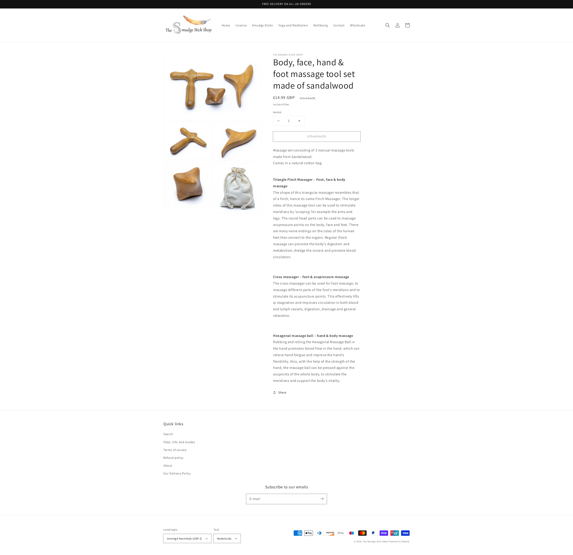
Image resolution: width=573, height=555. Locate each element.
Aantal (277, 112)
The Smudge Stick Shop (375, 541)
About (167, 466)
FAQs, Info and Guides (179, 442)
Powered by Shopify (399, 541)
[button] (388, 25)
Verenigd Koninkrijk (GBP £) (184, 538)
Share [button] (282, 392)
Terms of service (175, 450)
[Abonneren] (322, 499)
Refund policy (173, 458)
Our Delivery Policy (176, 473)
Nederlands (224, 538)
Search (168, 434)
